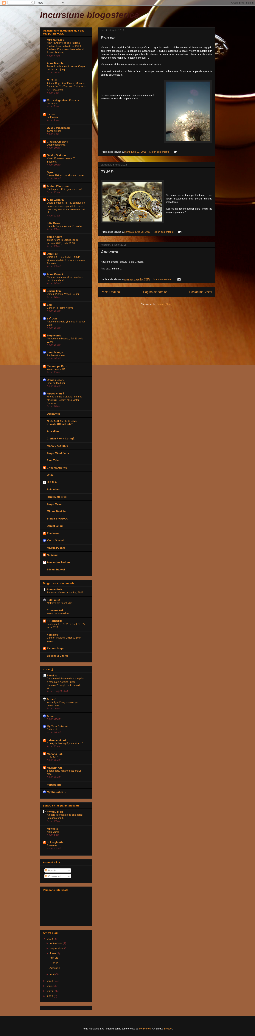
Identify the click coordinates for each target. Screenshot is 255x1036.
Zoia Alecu (53, 489)
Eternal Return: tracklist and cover (65, 175)
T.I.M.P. (107, 171)
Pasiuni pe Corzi (57, 366)
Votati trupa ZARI (56, 369)
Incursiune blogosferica (89, 15)
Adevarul (109, 251)
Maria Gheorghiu (57, 445)
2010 (50, 990)
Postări (51, 870)
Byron (51, 172)
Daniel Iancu (55, 525)
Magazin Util (55, 767)
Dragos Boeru (55, 379)
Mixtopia (52, 828)
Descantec (53, 413)
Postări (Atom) (164, 304)
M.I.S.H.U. (53, 80)
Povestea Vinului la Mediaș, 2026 (65, 592)
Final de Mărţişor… (57, 383)
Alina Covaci (55, 274)
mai (52, 974)
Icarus (51, 114)
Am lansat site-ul (56, 355)
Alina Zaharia (55, 199)
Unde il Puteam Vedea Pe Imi (63, 294)
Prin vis (108, 37)
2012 (50, 980)
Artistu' (51, 699)
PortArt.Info (54, 784)
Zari (49, 304)
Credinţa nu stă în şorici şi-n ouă (64, 189)
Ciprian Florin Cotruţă (60, 438)
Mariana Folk (55, 753)
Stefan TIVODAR (57, 518)
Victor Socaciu (56, 540)
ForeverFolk (54, 589)
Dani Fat (52, 253)
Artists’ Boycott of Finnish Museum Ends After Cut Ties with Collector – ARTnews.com (66, 86)
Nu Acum (52, 554)
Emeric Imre (54, 290)
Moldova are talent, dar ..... (61, 603)
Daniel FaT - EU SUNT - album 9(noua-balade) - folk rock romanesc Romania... (66, 260)
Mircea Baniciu (56, 511)
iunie (53, 953)
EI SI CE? (52, 757)
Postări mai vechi (200, 292)
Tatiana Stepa (55, 648)
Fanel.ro (52, 675)
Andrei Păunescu (58, 186)
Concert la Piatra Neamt (60, 307)
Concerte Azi (55, 610)
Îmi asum (52, 103)
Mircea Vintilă (55, 393)
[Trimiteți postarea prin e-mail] (175, 151)
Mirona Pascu (55, 39)
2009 (50, 996)
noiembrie (56, 943)
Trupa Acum (54, 236)
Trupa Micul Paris (58, 453)
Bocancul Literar (57, 655)
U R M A (52, 482)
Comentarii (54, 876)
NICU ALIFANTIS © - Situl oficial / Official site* (62, 422)
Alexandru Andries (58, 562)
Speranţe (52, 845)
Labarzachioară (56, 740)
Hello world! (53, 831)
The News (53, 533)
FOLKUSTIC (54, 621)
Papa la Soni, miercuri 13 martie (64, 226)
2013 (50, 938)
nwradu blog (55, 811)
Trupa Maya (54, 504)
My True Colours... (58, 726)
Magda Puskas (56, 547)
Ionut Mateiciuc (57, 496)
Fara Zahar (53, 460)
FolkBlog (52, 634)
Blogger (168, 1028)
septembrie (57, 948)
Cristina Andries (57, 467)
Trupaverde (54, 335)
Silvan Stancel (56, 569)
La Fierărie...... (55, 117)
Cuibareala (52, 729)
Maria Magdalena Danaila (63, 100)
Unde (50, 474)
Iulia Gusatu (54, 223)
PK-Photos (145, 1028)
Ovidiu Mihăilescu (58, 127)
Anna (50, 715)
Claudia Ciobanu (57, 141)
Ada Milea (53, 431)
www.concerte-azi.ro (58, 613)
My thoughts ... (56, 791)
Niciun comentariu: (159, 151)
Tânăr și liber (54, 131)
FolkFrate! (53, 599)
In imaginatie (55, 842)
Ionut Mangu (55, 352)
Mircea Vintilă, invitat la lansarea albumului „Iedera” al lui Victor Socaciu (64, 400)
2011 (50, 985)
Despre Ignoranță (56, 144)
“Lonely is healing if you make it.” (65, 743)
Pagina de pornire (155, 292)
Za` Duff (52, 318)
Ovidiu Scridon (56, 155)
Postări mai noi (111, 292)
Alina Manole (55, 63)
